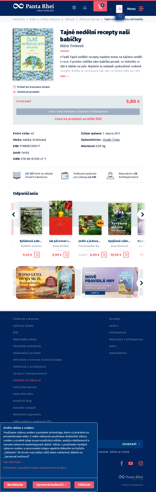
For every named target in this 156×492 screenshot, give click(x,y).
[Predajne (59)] (74, 7)
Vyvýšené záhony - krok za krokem (119, 241)
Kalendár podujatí (24, 407)
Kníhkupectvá (117, 332)
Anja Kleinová (119, 246)
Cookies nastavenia (132, 484)
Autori (113, 346)
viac (63, 76)
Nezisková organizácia (27, 414)
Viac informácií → (13, 462)
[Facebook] (122, 463)
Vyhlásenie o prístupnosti (29, 366)
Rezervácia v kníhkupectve (126, 339)
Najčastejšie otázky (25, 339)
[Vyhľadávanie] (120, 16)
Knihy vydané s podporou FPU (32, 421)
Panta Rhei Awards (25, 387)
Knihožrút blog (22, 401)
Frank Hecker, (87, 246)
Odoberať (130, 444)
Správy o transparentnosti (30, 373)
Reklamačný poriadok (26, 353)
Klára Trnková (72, 46)
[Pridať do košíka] (37, 254)
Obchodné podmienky (27, 346)
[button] (15, 484)
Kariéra (113, 325)
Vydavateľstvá (118, 353)
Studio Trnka (111, 140)
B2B (15, 332)
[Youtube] (130, 463)
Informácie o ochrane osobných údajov (37, 359)
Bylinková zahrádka (31, 241)
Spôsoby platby (23, 325)
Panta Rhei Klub (23, 394)
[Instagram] (141, 463)
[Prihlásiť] (85, 7)
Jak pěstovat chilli (60, 241)
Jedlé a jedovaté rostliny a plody (90, 241)
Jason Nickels (61, 246)
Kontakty (114, 319)
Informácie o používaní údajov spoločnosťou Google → (35, 467)
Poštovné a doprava (26, 319)
